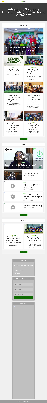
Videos (23, 162)
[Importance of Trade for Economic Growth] (23, 158)
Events (21, 45)
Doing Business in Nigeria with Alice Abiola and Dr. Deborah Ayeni (31, 186)
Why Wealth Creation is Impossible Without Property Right (32, 196)
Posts (26, 45)
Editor (28, 52)
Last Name (16, 287)
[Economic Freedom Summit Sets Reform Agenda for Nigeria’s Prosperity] (23, 41)
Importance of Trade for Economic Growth (23, 165)
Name (15, 282)
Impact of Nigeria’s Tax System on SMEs (30, 174)
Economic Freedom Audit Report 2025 (13, 70)
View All (23, 215)
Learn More (23, 139)
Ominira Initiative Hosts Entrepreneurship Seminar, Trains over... (34, 99)
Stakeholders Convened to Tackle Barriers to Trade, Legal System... (13, 98)
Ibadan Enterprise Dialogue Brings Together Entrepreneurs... (34, 126)
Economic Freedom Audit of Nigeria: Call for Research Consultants (13, 126)
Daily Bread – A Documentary (32, 206)
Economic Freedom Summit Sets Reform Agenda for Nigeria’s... (13, 238)
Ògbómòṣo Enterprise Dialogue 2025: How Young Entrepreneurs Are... (34, 71)
